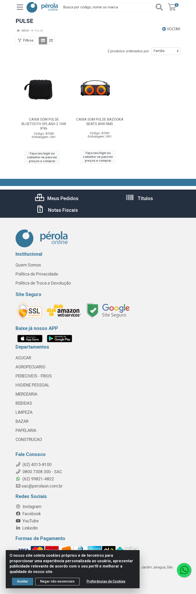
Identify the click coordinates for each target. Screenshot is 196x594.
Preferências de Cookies (106, 581)
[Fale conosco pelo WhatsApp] (184, 570)
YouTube (30, 521)
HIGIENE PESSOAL (32, 385)
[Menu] (20, 7)
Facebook (31, 513)
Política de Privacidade (37, 274)
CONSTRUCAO (29, 439)
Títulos (144, 198)
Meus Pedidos (62, 198)
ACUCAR (23, 357)
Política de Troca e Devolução (43, 283)
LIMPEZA (24, 412)
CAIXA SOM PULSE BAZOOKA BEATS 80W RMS (99, 121)
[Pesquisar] (159, 7)
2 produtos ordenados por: (129, 51)
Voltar (173, 29)
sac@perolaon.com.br (42, 486)
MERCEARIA (26, 394)
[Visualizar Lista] (51, 40)
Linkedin (30, 528)
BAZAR (22, 421)
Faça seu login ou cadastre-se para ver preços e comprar (42, 157)
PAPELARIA (26, 430)
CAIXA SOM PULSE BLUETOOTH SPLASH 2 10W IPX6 (44, 124)
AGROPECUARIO (30, 367)
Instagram (31, 506)
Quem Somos (28, 265)
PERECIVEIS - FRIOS (34, 376)
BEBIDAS (24, 403)
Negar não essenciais (57, 581)
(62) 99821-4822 (38, 479)
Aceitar (22, 581)
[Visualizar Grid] (43, 40)
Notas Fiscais (62, 210)
